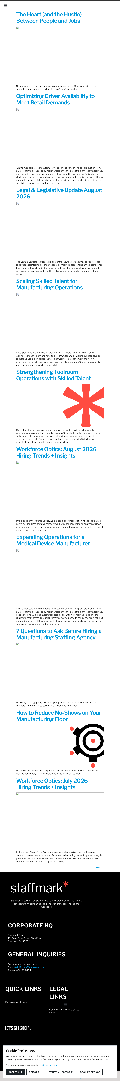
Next (100, 867)
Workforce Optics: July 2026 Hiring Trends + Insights (52, 783)
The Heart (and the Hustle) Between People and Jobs (49, 17)
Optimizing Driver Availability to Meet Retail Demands (55, 99)
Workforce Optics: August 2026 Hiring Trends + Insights (56, 452)
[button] (5, 5)
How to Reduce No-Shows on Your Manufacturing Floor (58, 715)
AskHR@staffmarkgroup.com (29, 967)
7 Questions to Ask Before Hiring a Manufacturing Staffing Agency (59, 634)
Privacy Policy (50, 1065)
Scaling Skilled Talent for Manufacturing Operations (49, 284)
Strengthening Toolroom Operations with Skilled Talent (53, 375)
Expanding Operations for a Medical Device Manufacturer (53, 540)
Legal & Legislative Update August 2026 (59, 193)
